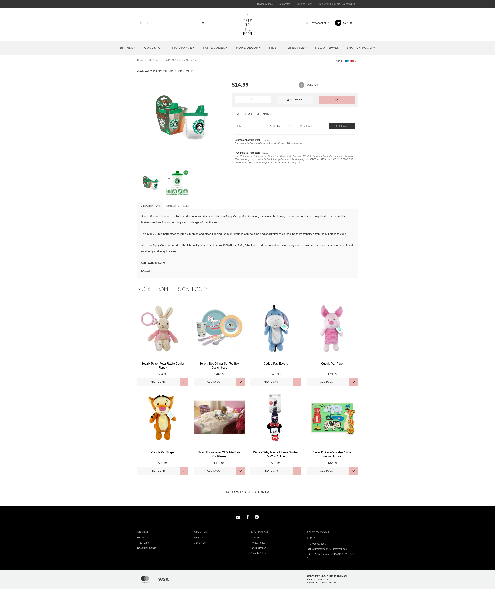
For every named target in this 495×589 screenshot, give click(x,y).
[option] (181, 117)
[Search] (203, 23)
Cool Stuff (154, 47)
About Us (199, 537)
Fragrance (182, 47)
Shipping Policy (304, 4)
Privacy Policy (257, 542)
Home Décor (247, 47)
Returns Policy (258, 548)
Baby (157, 60)
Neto (333, 582)
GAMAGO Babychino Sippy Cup (180, 60)
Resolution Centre (146, 548)
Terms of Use (257, 537)
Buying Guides (265, 4)
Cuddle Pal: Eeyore (276, 363)
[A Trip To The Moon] (248, 24)
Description (150, 205)
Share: (340, 61)
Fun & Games (214, 47)
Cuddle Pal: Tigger (162, 452)
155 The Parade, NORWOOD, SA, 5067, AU (331, 556)
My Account (319, 22)
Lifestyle (296, 47)
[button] (484, 577)
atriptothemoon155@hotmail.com (329, 549)
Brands (127, 47)
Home (140, 60)
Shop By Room (360, 47)
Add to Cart (158, 382)
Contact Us (284, 4)
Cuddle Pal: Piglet (332, 363)
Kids (273, 47)
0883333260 (319, 543)
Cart (347, 22)
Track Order (143, 542)
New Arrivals (327, 47)
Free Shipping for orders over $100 (336, 4)
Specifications (178, 205)
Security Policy (258, 553)
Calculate (343, 125)
